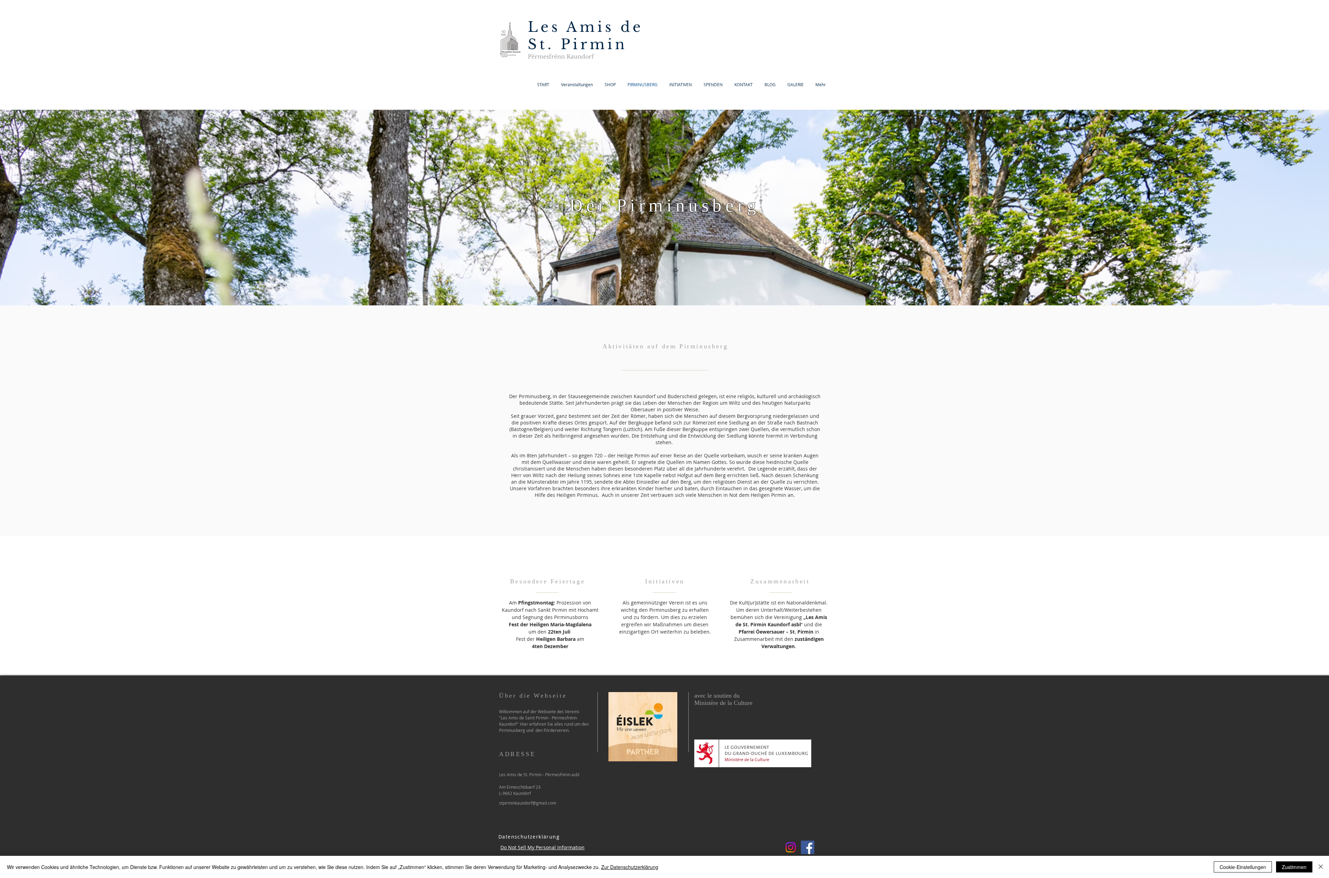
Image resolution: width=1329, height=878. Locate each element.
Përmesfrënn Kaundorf (561, 56)
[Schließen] (1321, 866)
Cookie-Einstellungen (1243, 866)
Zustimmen (1294, 866)
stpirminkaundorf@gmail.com (527, 803)
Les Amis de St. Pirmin (585, 35)
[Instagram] (790, 847)
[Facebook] (807, 847)
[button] (795, 84)
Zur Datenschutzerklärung (629, 866)
